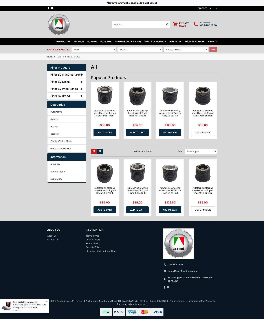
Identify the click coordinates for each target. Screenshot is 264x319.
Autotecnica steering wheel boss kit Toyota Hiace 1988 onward (203, 113)
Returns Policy (58, 171)
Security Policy (93, 247)
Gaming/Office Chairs (61, 141)
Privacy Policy (93, 239)
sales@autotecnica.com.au (183, 271)
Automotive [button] (63, 41)
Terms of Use (92, 235)
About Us (55, 164)
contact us (204, 8)
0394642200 (208, 25)
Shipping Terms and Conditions (101, 251)
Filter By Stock (60, 81)
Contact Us (56, 179)
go (213, 49)
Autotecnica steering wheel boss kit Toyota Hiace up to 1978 (170, 113)
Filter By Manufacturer (65, 74)
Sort (180, 151)
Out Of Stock (203, 132)
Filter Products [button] (60, 67)
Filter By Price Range (64, 88)
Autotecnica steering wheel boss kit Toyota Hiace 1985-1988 (105, 113)
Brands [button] (212, 41)
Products (175, 41)
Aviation (54, 119)
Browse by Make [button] (195, 41)
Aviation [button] (79, 41)
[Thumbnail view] (94, 151)
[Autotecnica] (58, 24)
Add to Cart (104, 132)
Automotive (56, 111)
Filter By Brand (60, 96)
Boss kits (106, 41)
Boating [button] (92, 41)
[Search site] (167, 24)
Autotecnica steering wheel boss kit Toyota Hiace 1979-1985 (137, 113)
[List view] (100, 151)
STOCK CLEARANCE (155, 41)
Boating (54, 126)
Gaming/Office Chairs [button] (128, 41)
